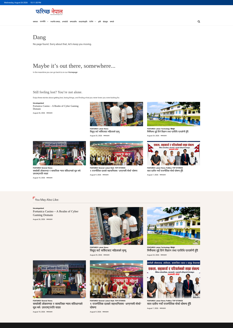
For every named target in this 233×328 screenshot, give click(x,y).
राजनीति (42, 21)
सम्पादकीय (73, 22)
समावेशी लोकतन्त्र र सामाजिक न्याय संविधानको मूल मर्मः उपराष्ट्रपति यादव (58, 305)
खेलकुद (105, 22)
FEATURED (94, 129)
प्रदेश (91, 21)
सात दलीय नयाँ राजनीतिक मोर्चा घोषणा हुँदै (165, 170)
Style (112, 168)
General (44, 168)
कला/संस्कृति (83, 22)
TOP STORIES (120, 168)
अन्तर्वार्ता (65, 22)
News (106, 129)
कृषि (99, 22)
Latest (101, 129)
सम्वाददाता (49, 113)
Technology (165, 129)
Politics (169, 168)
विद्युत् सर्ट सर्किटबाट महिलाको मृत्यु (104, 131)
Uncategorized (38, 103)
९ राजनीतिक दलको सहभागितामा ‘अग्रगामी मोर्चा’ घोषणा (113, 170)
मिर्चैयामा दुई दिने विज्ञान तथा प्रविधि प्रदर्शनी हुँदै (167, 131)
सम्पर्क (112, 22)
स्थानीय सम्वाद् (55, 22)
